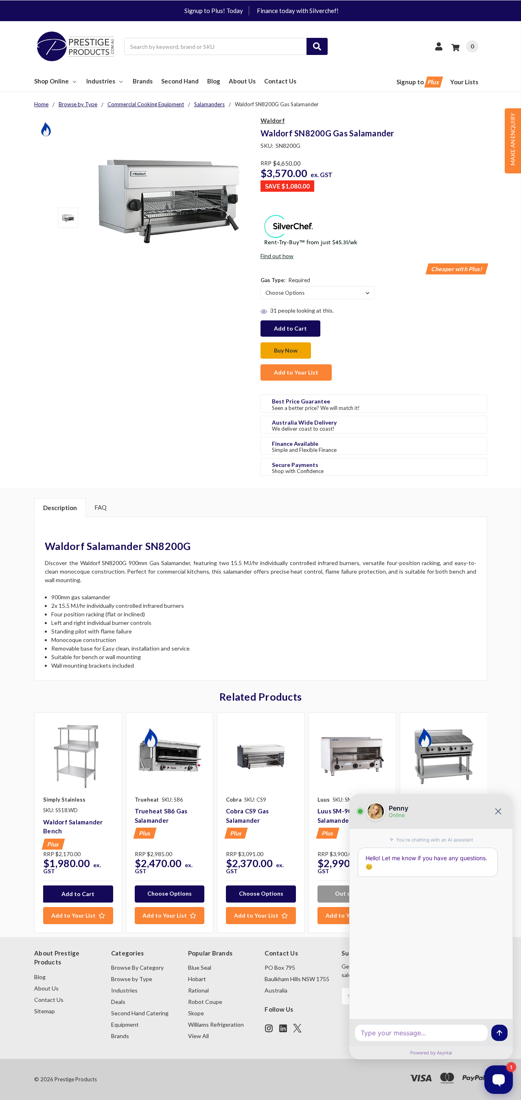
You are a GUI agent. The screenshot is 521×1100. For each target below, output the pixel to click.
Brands (143, 81)
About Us (242, 81)
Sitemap (44, 1011)
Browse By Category (137, 967)
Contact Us (280, 81)
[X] (297, 1028)
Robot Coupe (205, 1001)
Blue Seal (199, 967)
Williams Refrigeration (216, 1024)
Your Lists (464, 81)
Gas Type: (285, 280)
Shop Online (51, 81)
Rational (198, 990)
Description (60, 507)
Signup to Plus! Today (213, 10)
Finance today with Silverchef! (298, 10)
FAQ (100, 507)
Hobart (197, 978)
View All (198, 1035)
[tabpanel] (78, 823)
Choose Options (169, 893)
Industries (100, 81)
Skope (196, 1013)
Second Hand (180, 81)
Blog (213, 81)
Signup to (418, 81)
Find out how (276, 255)
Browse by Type (131, 978)
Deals (118, 1001)
